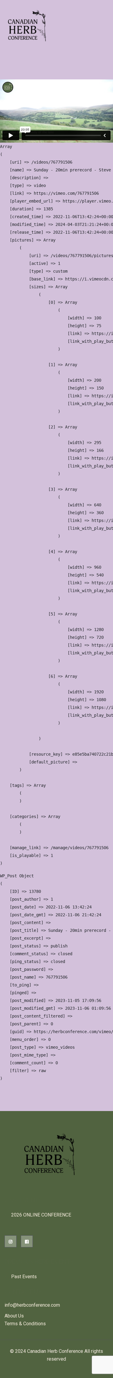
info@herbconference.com (32, 1305)
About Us (14, 1316)
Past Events (24, 1276)
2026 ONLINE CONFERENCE (41, 1215)
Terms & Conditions (25, 1323)
